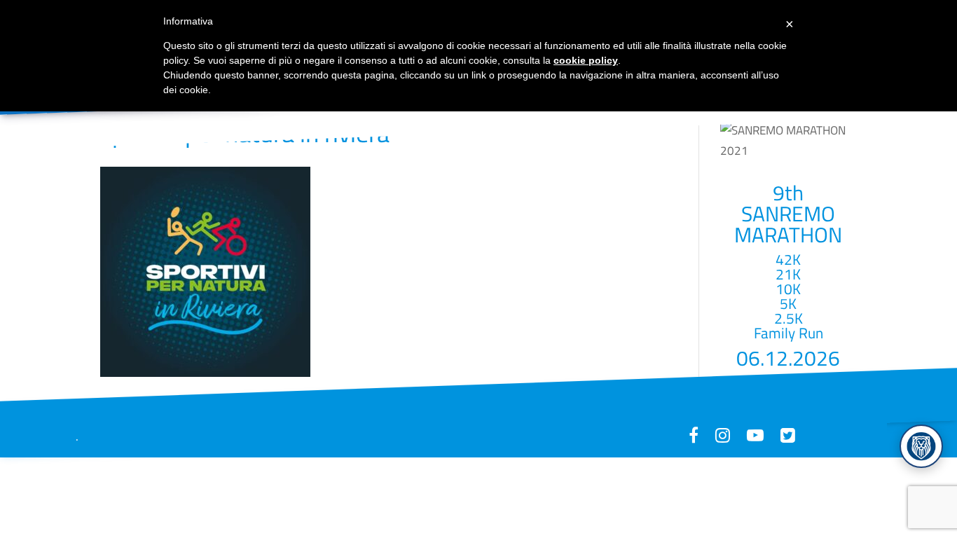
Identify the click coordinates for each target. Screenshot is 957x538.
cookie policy (585, 60)
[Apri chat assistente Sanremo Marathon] (921, 446)
